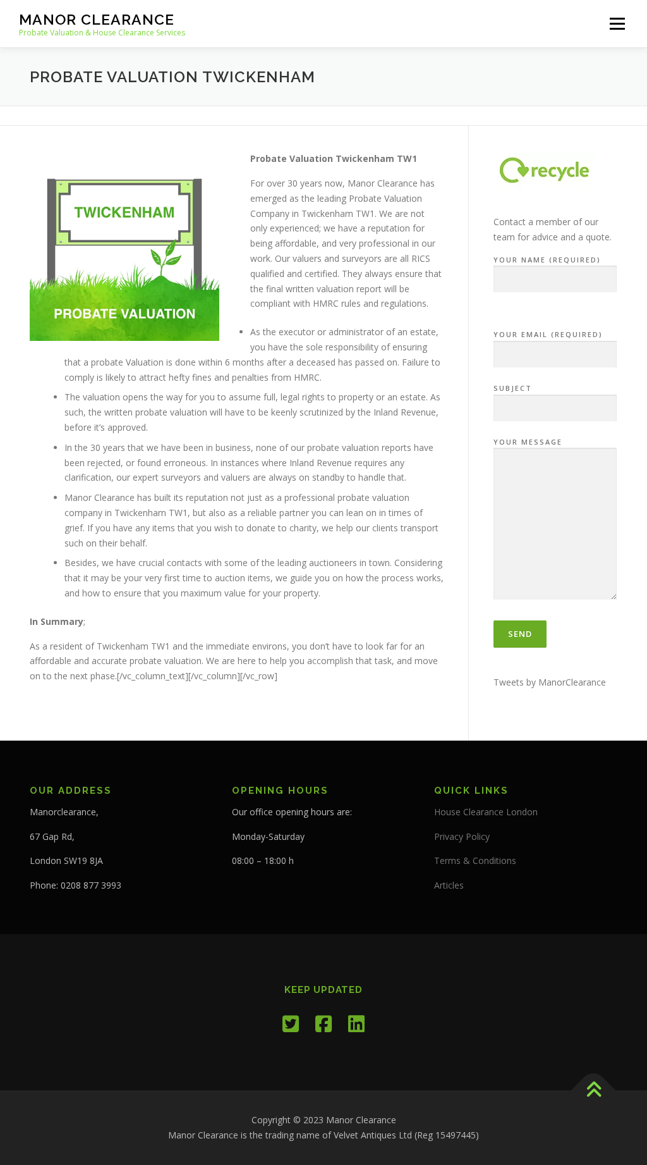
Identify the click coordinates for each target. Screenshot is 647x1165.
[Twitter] (290, 1024)
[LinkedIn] (356, 1024)
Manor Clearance (96, 19)
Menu (617, 24)
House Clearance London (486, 812)
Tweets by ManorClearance (549, 682)
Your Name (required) (547, 259)
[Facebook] (323, 1024)
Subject (512, 388)
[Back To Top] (593, 1090)
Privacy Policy (462, 836)
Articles (449, 885)
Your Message (527, 442)
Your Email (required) (548, 334)
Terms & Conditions (475, 860)
